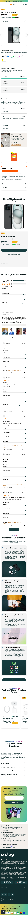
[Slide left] (1, 35)
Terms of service (4, 908)
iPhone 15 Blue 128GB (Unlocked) (14, 408)
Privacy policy (19, 906)
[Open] (3, 912)
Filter (15, 337)
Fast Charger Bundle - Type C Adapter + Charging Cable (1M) (9, 720)
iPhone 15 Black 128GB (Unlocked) (14, 370)
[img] (6, 314)
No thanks (22, 183)
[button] (1, 4)
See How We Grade (16, 144)
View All (14, 680)
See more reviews (14, 529)
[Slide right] (26, 35)
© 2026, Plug (4, 906)
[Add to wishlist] (25, 22)
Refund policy (11, 906)
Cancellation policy (14, 908)
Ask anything (14, 308)
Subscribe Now (14, 802)
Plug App (12, 846)
